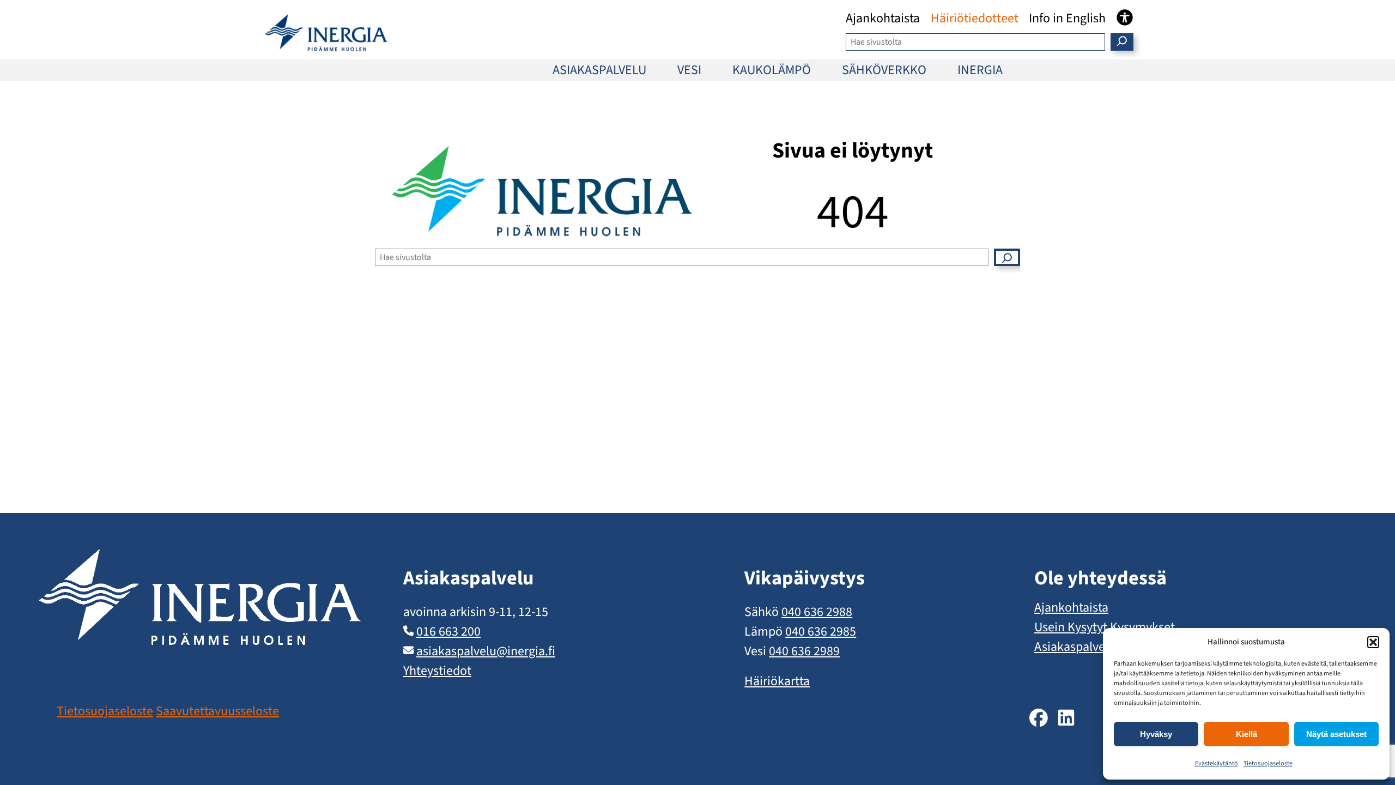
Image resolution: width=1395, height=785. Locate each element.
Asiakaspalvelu (1074, 646)
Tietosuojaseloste (1268, 763)
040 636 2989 (804, 651)
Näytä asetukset (1336, 734)
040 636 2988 (816, 611)
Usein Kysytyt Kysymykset (1104, 627)
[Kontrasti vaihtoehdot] (1124, 17)
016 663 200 (448, 631)
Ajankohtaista (1071, 607)
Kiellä (1246, 734)
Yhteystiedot (437, 670)
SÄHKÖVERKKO (884, 70)
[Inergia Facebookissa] (1038, 719)
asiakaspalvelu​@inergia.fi (485, 651)
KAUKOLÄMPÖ (771, 70)
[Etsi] (1122, 42)
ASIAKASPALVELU (599, 70)
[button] (1373, 642)
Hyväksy (1156, 734)
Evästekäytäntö (1216, 763)
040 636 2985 (820, 631)
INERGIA (980, 70)
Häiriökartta (777, 681)
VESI (689, 70)
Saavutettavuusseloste (217, 711)
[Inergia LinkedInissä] (1066, 719)
